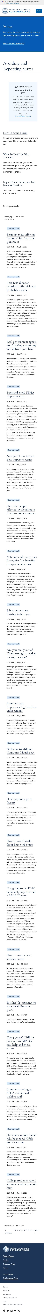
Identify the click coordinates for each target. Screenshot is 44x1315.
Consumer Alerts (9, 1264)
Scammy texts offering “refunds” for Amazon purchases (21, 238)
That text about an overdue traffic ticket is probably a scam (21, 286)
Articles (5, 1260)
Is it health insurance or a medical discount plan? (21, 1006)
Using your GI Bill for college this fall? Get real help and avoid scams (20, 1043)
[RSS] (19, 1311)
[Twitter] (8, 1311)
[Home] (18, 13)
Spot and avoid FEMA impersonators (20, 394)
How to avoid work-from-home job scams (20, 842)
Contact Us (7, 1294)
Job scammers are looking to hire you (18, 612)
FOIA (4, 1301)
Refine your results (11, 206)
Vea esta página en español (13, 43)
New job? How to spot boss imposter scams (20, 457)
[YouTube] (15, 1311)
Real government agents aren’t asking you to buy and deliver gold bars (22, 345)
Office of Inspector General (12, 1305)
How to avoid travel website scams (19, 957)
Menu (39, 11)
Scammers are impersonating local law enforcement (22, 706)
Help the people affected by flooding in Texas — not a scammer (21, 509)
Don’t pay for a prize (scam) (19, 800)
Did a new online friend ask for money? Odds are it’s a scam (22, 1138)
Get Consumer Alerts (10, 1278)
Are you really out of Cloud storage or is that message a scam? (21, 653)
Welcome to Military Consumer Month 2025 (21, 750)
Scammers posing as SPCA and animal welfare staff (19, 1092)
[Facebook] (4, 1311)
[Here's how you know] (20, 2)
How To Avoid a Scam (15, 132)
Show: (7, 219)
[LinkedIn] (11, 1311)
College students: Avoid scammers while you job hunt (21, 1184)
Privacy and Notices (10, 1298)
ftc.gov (5, 1287)
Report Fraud (8, 1274)
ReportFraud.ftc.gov (23, 116)
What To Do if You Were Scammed (16, 156)
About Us (6, 1290)
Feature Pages (8, 1256)
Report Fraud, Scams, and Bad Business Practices (19, 183)
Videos (5, 1268)
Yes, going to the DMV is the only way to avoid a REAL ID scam (21, 891)
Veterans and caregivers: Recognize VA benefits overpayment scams (22, 560)
